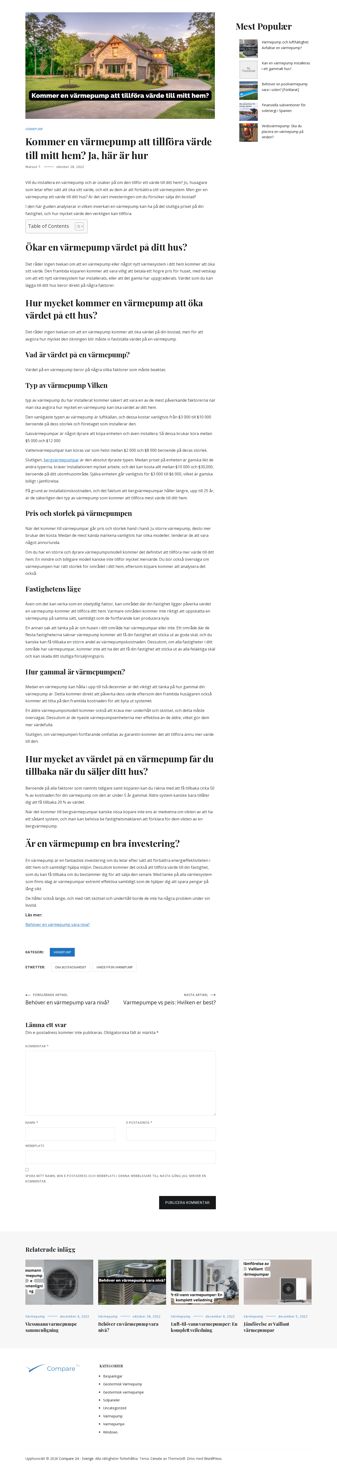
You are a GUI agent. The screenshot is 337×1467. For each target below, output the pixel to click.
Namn (31, 1123)
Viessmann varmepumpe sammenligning (51, 1327)
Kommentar (37, 1046)
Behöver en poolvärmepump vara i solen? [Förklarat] (285, 87)
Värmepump (34, 129)
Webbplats (34, 1146)
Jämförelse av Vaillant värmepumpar (266, 1327)
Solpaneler (111, 1400)
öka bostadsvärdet (70, 967)
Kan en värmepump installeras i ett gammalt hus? (286, 66)
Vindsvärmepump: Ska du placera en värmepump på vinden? (282, 131)
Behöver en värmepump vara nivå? (67, 999)
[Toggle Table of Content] (76, 226)
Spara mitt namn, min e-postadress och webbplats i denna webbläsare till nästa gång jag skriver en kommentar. (115, 1178)
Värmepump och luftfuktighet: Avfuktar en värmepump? (285, 45)
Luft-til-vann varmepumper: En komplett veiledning (204, 1327)
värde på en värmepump (114, 967)
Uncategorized (114, 1408)
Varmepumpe (114, 1424)
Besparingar (112, 1376)
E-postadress (139, 1123)
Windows (110, 1432)
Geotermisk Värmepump (122, 1384)
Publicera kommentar (187, 1203)
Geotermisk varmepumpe (123, 1392)
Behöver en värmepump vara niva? (57, 924)
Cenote (156, 1458)
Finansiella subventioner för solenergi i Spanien (284, 108)
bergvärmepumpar (61, 460)
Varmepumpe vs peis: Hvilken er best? (169, 999)
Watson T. (33, 167)
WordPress (213, 1458)
